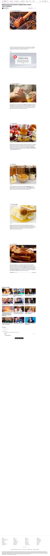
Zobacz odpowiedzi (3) (8, 335)
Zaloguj (45, 1)
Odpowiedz (5, 333)
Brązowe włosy (26, 542)
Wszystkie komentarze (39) (18, 338)
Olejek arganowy (3, 541)
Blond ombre (3, 540)
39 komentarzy (31, 8)
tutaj (15, 554)
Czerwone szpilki (26, 541)
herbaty (13, 149)
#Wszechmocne (23, 1)
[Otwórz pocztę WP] (40, 1)
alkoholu (16, 149)
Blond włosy (3, 542)
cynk (12, 105)
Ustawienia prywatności (36, 549)
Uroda (33, 1)
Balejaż (26, 540)
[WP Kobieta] (7, 1)
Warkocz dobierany (39, 541)
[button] (42, 1)
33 (33, 333)
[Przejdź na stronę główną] (3, 1)
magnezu (30, 187)
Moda (30, 1)
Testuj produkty (16, 1)
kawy (11, 149)
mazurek (17, 269)
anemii (28, 147)
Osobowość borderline (39, 540)
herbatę (25, 266)
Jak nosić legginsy (15, 542)
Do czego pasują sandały (16, 541)
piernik (14, 269)
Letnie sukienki (15, 540)
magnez (25, 104)
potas (29, 104)
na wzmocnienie (32, 147)
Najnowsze (11, 1)
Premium (27, 1)
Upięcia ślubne (38, 542)
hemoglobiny (28, 186)
